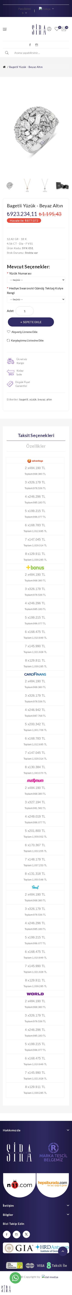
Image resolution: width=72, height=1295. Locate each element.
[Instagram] (36, 44)
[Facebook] (30, 44)
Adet (10, 310)
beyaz (41, 399)
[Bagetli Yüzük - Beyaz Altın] (10, 185)
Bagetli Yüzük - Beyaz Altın (26, 66)
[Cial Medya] (49, 1276)
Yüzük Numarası (20, 273)
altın (49, 399)
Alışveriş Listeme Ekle (24, 331)
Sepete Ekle (32, 322)
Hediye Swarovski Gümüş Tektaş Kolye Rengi (35, 290)
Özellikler (36, 446)
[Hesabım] (49, 29)
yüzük (33, 399)
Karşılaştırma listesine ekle (27, 340)
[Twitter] (26, 1234)
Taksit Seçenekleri (36, 435)
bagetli (23, 399)
